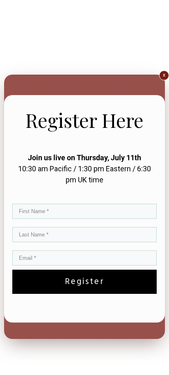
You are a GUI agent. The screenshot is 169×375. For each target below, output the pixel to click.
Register (85, 282)
